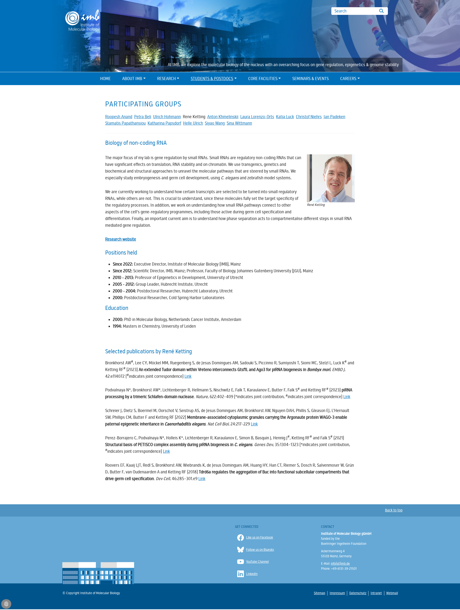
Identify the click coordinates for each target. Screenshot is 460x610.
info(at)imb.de (340, 564)
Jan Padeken (334, 116)
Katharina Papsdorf (164, 123)
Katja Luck (285, 116)
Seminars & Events (310, 78)
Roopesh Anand (118, 116)
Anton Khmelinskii (222, 116)
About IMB (132, 78)
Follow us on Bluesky (260, 550)
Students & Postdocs (212, 78)
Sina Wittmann (239, 123)
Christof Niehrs (309, 116)
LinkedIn (252, 574)
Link (254, 424)
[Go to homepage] (82, 20)
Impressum (337, 593)
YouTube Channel (257, 562)
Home (105, 78)
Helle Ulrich (193, 123)
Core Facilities (262, 78)
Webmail (391, 593)
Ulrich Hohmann (167, 116)
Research (166, 78)
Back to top (393, 510)
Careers (348, 78)
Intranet (376, 593)
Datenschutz (357, 593)
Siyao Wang (215, 123)
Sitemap (319, 593)
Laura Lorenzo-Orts (257, 116)
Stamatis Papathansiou (125, 123)
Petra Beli (142, 116)
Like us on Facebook (259, 537)
